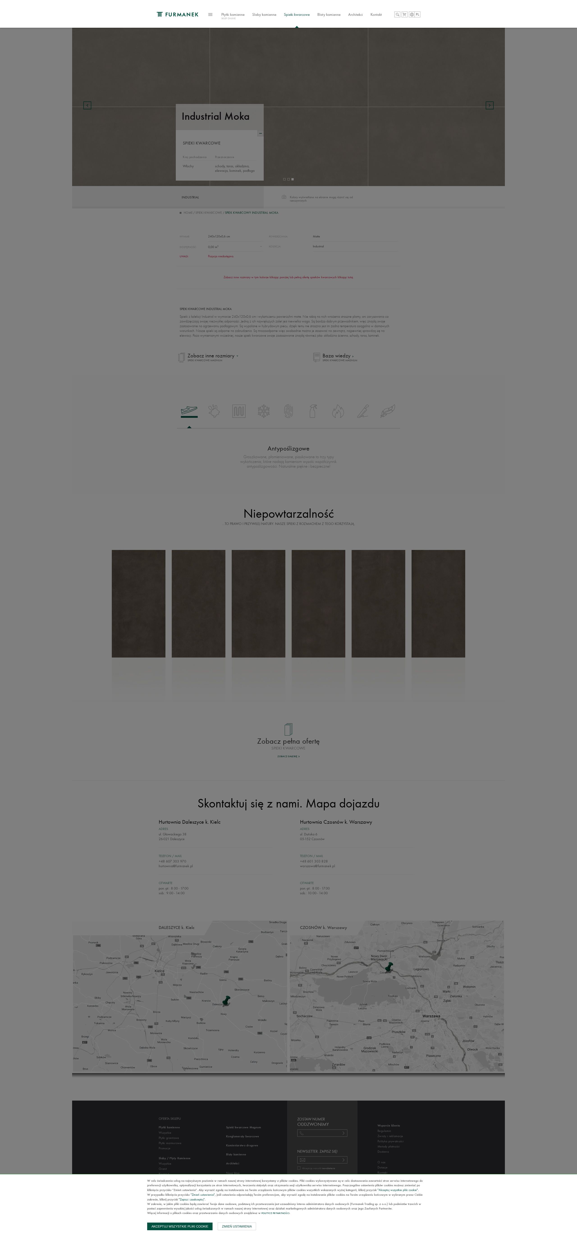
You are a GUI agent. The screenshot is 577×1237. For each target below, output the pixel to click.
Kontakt (376, 14)
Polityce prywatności (275, 1213)
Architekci (355, 14)
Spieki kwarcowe (297, 14)
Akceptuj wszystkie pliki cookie (179, 1226)
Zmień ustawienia (237, 1226)
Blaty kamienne (329, 14)
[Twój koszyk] (405, 14)
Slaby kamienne (264, 14)
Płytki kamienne (233, 16)
